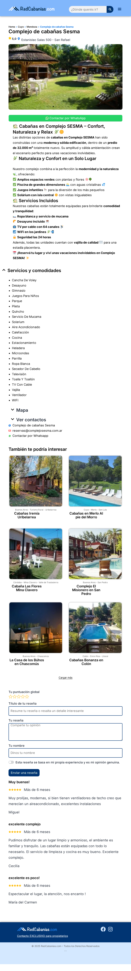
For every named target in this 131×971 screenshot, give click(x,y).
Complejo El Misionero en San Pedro (86, 590)
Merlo (94, 509)
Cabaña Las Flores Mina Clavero (27, 588)
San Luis (103, 509)
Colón (85, 656)
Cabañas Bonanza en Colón (86, 662)
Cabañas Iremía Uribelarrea (26, 515)
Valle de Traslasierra (48, 582)
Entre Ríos (95, 656)
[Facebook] (103, 929)
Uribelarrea (50, 509)
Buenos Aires (21, 509)
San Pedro (103, 582)
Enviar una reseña (24, 773)
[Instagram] (110, 929)
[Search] (110, 9)
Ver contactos (31, 419)
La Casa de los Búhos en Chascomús (27, 662)
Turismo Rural (36, 509)
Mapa (22, 410)
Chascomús (43, 656)
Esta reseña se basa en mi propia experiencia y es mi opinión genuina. (68, 762)
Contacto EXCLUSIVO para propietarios (42, 936)
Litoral (105, 656)
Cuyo (86, 509)
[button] (119, 9)
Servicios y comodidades (34, 270)
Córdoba (17, 582)
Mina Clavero (30, 582)
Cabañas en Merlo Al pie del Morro (86, 515)
